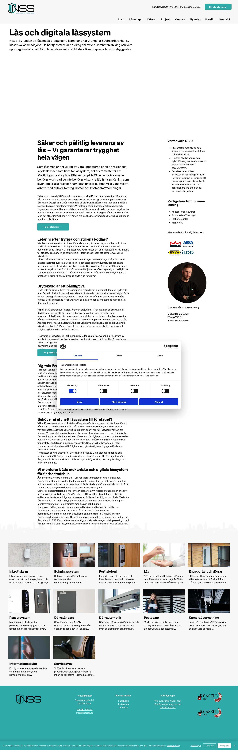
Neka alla (209, 745)
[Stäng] (234, 745)
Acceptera (224, 745)
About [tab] (160, 356)
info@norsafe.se (192, 6)
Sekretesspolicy (173, 745)
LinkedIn (123, 707)
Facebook (123, 700)
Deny (79, 402)
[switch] (103, 391)
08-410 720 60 (174, 6)
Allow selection (119, 402)
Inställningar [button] (195, 745)
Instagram (123, 704)
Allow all (159, 402)
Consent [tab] (78, 356)
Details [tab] (119, 356)
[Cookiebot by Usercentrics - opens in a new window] (166, 347)
